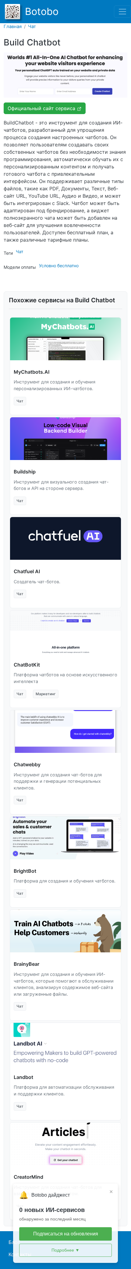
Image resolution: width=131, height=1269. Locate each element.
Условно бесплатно (59, 265)
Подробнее (65, 1250)
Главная (13, 26)
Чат (32, 26)
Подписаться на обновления (65, 1233)
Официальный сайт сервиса (42, 108)
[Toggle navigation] (122, 11)
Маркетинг (46, 694)
